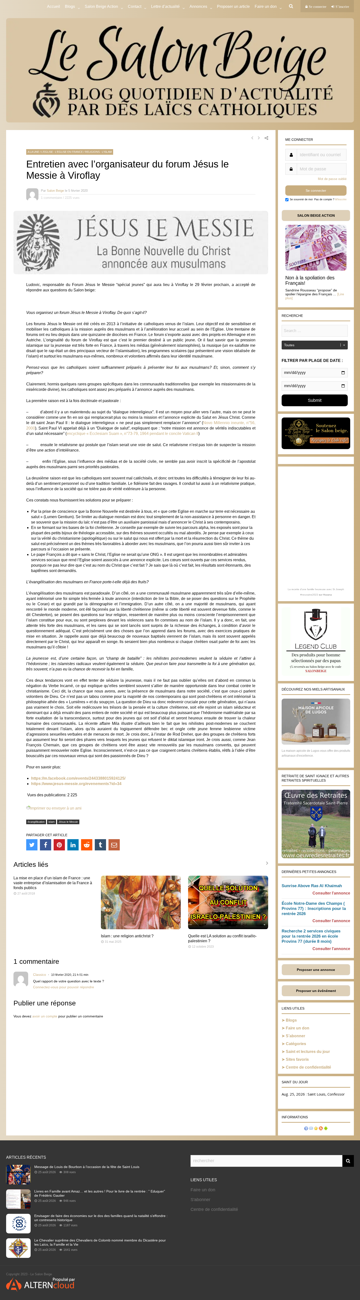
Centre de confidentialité (308, 1067)
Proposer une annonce (316, 970)
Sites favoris (297, 1059)
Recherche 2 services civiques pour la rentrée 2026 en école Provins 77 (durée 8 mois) (311, 936)
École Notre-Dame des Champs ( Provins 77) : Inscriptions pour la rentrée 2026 (314, 908)
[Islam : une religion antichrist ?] (141, 928)
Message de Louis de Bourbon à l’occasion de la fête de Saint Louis (86, 1167)
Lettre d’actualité (165, 6)
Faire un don (297, 1028)
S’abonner (295, 1036)
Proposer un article (233, 6)
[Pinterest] (59, 844)
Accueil (53, 6)
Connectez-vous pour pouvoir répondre (63, 987)
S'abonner (200, 1199)
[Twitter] (31, 844)
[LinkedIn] (73, 844)
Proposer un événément (316, 991)
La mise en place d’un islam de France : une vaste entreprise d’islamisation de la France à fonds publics (52, 883)
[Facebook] (45, 844)
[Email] (114, 844)
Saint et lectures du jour (308, 1052)
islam (51, 821)
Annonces (198, 6)
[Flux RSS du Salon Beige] (321, 1129)
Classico (39, 975)
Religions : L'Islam (98, 151)
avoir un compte (44, 1016)
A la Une (33, 151)
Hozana (327, 594)
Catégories (296, 1044)
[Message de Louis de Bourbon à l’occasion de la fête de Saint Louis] (18, 1183)
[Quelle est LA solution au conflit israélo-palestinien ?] (228, 928)
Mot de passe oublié (332, 179)
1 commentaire (51, 198)
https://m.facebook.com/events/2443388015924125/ (78, 778)
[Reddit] (86, 844)
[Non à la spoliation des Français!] (316, 269)
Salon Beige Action (101, 6)
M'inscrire (341, 199)
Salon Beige (55, 190)
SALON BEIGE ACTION (316, 215)
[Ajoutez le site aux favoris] (316, 1129)
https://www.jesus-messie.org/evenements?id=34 (76, 784)
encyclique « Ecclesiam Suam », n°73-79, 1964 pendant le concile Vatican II (132, 433)
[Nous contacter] (311, 1129)
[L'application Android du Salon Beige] (326, 1129)
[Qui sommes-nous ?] (306, 1129)
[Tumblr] (100, 844)
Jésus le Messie (68, 821)
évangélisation (36, 821)
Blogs (70, 6)
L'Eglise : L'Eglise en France (62, 151)
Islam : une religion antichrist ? (127, 936)
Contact (134, 6)
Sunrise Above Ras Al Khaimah (312, 885)
